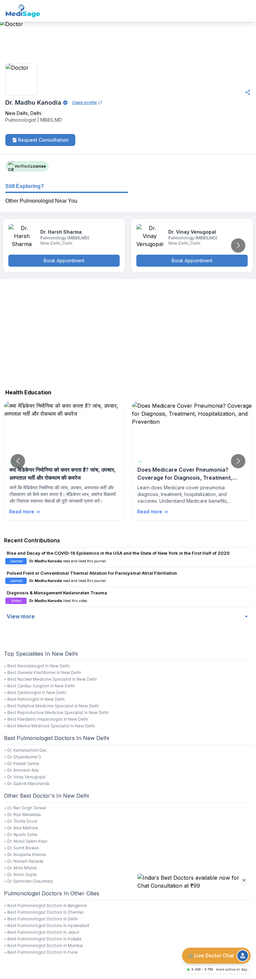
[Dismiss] (244, 880)
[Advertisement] (128, 332)
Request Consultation (43, 140)
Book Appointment (64, 260)
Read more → (24, 511)
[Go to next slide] (238, 245)
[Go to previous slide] (18, 461)
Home (7, 54)
